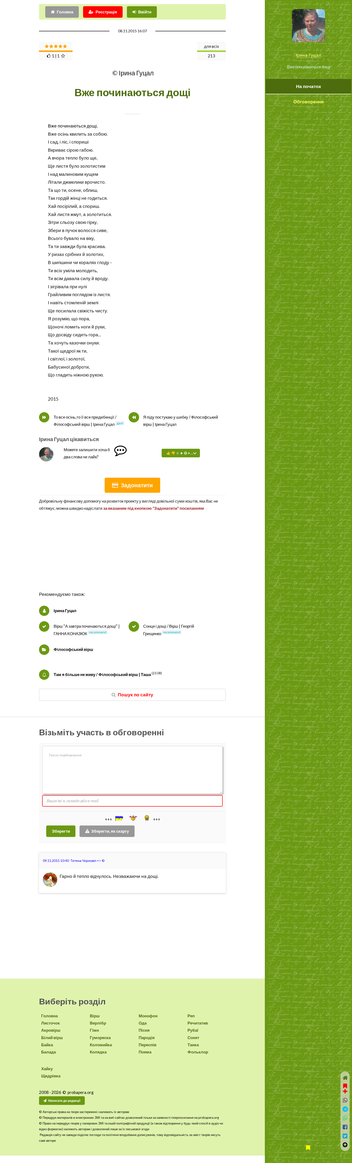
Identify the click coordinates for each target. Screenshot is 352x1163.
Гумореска (100, 1037)
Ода (143, 1022)
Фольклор (197, 1051)
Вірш (95, 1015)
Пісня (144, 1030)
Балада (48, 1051)
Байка (47, 1044)
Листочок (50, 1022)
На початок (308, 86)
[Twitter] (345, 1135)
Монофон (148, 1015)
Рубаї (192, 1030)
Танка (193, 1044)
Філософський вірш (73, 649)
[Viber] (345, 1100)
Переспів (147, 1044)
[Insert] (118, 818)
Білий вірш (52, 1037)
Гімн (94, 1030)
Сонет (193, 1037)
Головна (65, 11)
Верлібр (98, 1022)
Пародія (147, 1037)
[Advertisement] (132, 556)
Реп (191, 1015)
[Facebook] (345, 1127)
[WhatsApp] (345, 1117)
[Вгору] (345, 1144)
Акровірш (50, 1030)
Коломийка (101, 1044)
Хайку (47, 1068)
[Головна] (345, 1077)
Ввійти (144, 11)
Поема (145, 1051)
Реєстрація (106, 11)
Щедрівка (50, 1075)
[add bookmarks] (345, 1088)
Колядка (98, 1051)
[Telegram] (345, 1109)
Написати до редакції (64, 1100)
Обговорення (308, 101)
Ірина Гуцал (308, 55)
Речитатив (197, 1022)
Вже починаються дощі (72, 125)
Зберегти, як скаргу (110, 831)
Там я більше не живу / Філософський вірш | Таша (102, 674)
